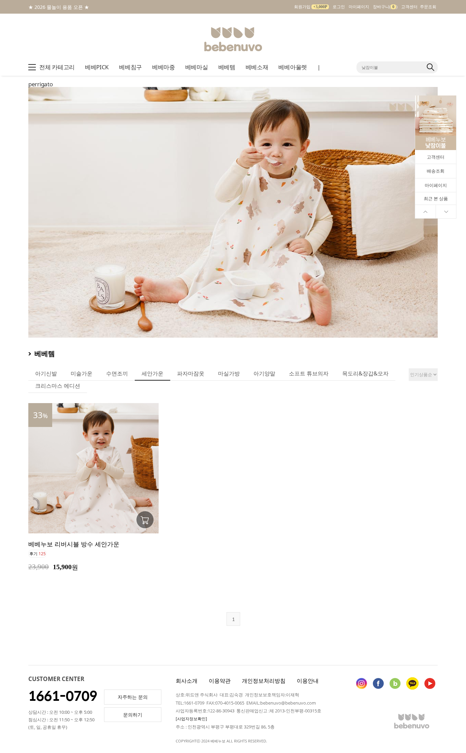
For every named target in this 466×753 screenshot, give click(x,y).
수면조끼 (117, 373)
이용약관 (220, 680)
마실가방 (229, 373)
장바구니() (385, 6)
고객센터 (409, 6)
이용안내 (308, 680)
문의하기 (132, 714)
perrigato (40, 84)
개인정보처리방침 (264, 680)
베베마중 (163, 67)
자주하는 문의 (133, 697)
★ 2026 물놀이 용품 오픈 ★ (58, 7)
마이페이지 (359, 6)
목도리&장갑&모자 (365, 373)
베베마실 (196, 67)
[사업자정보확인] (191, 719)
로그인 (339, 6)
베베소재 (257, 67)
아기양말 (264, 373)
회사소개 (187, 680)
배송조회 (436, 171)
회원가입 (310, 6)
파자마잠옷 (190, 373)
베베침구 (130, 67)
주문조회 (428, 6)
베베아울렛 (292, 67)
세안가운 (152, 373)
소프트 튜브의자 (309, 373)
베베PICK (97, 67)
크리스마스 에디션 (57, 385)
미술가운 (81, 373)
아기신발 (46, 373)
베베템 (226, 67)
